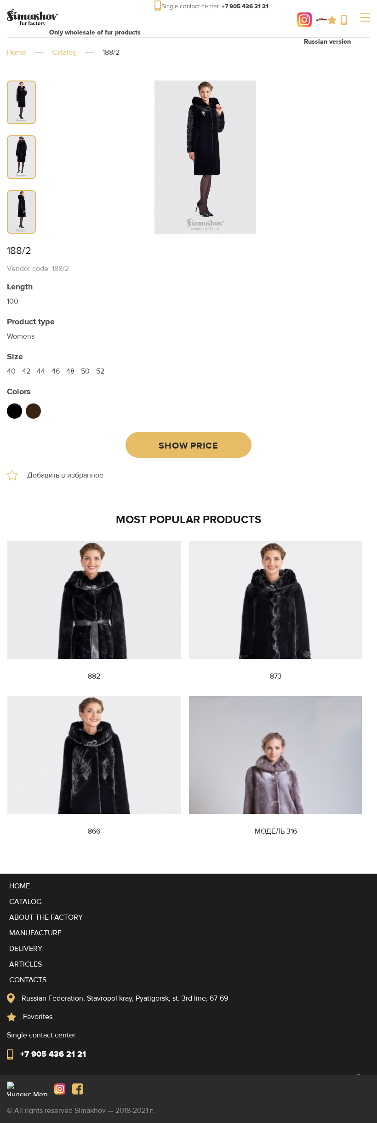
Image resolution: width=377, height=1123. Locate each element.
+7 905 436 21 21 (53, 1054)
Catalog (64, 52)
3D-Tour (318, 20)
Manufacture (35, 933)
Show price (188, 445)
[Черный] (14, 411)
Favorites (334, 20)
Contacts (27, 980)
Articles (25, 964)
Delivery (25, 948)
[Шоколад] (33, 411)
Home (16, 52)
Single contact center (346, 20)
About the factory (46, 917)
